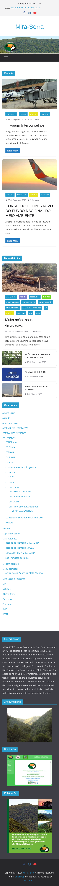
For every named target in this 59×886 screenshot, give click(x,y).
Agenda (23, 297)
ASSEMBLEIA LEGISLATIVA (15, 428)
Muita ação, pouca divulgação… (19, 322)
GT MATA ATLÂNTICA (22, 510)
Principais (45, 114)
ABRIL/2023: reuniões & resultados (36, 388)
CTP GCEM (13, 501)
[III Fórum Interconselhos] (29, 94)
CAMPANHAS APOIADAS (14, 433)
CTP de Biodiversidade (19, 496)
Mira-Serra (29, 26)
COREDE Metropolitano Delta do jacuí (24, 517)
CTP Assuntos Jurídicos (19, 491)
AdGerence (34, 119)
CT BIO (11, 476)
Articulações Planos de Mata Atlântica (24, 572)
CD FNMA (10, 195)
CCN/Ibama (11, 442)
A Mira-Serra (11, 297)
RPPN (38, 313)
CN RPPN (10, 462)
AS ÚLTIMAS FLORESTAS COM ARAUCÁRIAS (37, 356)
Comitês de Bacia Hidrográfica (20, 467)
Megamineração (45, 302)
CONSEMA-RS (12, 487)
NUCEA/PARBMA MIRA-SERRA (20, 552)
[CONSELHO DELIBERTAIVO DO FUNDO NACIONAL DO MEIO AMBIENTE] (29, 174)
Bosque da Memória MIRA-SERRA (22, 542)
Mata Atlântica (29, 302)
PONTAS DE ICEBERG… (37, 372)
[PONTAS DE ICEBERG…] (12, 374)
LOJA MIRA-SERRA (12, 302)
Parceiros (7, 599)
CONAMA (23, 114)
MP (46, 308)
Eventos (46, 297)
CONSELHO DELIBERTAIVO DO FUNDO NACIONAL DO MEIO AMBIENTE (29, 210)
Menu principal (12, 308)
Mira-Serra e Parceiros (32, 308)
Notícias (33, 114)
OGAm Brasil (8, 593)
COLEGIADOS (11, 114)
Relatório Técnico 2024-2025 (25, 8)
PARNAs (9, 522)
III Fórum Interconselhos (24, 125)
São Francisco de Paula (17, 557)
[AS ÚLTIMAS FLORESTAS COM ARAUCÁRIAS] (12, 358)
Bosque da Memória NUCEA (19, 547)
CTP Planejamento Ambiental (23, 506)
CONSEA (9, 482)
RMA (30, 313)
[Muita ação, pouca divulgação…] (29, 277)
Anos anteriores (10, 423)
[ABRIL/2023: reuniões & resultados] (12, 390)
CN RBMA (10, 457)
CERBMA (9, 452)
